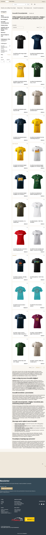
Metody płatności (17, 501)
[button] (28, 4)
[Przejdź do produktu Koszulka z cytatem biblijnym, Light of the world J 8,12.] (37, 321)
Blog (2, 503)
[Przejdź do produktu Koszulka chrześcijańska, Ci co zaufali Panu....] (20, 209)
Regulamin (3, 510)
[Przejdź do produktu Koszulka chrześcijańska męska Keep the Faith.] (20, 98)
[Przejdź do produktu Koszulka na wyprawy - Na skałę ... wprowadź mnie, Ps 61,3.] (20, 265)
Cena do (8, 59)
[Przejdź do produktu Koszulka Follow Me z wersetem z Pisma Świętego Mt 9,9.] (20, 237)
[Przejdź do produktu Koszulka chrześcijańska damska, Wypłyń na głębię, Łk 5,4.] (20, 70)
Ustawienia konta (17, 510)
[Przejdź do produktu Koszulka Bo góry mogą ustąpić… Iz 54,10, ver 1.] (20, 42)
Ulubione (16, 511)
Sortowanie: (14, 25)
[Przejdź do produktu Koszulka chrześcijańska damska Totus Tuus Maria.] (37, 42)
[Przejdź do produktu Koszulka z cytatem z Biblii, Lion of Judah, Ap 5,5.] (37, 349)
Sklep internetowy (21, 533)
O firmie (2, 502)
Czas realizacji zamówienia (19, 503)
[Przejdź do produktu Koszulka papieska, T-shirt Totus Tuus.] (37, 265)
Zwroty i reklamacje (17, 504)
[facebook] (39, 504)
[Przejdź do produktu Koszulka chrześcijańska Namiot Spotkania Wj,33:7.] (37, 98)
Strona (38, 27)
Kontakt (2, 501)
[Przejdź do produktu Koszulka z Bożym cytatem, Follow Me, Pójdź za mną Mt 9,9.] (20, 321)
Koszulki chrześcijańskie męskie (5, 47)
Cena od (2, 59)
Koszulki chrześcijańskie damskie (5, 51)
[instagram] (41, 504)
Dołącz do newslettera (6, 488)
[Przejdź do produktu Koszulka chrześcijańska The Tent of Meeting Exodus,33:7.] (37, 126)
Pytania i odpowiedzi (4, 509)
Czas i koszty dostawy (18, 502)
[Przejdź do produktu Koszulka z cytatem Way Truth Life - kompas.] (20, 349)
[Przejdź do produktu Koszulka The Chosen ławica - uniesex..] (37, 293)
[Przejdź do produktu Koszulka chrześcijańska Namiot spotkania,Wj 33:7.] (20, 126)
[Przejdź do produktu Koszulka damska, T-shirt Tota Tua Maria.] (37, 209)
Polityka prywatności (4, 511)
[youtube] (43, 504)
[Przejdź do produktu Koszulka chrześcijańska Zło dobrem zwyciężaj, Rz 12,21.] (37, 182)
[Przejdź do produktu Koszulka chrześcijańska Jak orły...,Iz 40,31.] (37, 70)
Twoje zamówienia (17, 509)
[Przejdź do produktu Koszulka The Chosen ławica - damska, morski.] (20, 293)
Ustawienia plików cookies (5, 513)
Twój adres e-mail (3, 486)
